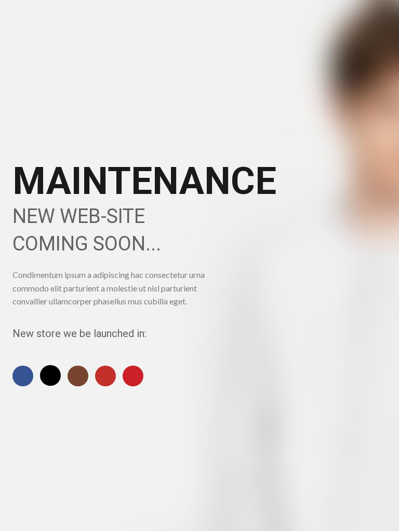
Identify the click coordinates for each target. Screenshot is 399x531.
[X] (50, 375)
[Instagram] (78, 376)
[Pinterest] (133, 376)
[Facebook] (22, 376)
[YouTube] (105, 376)
